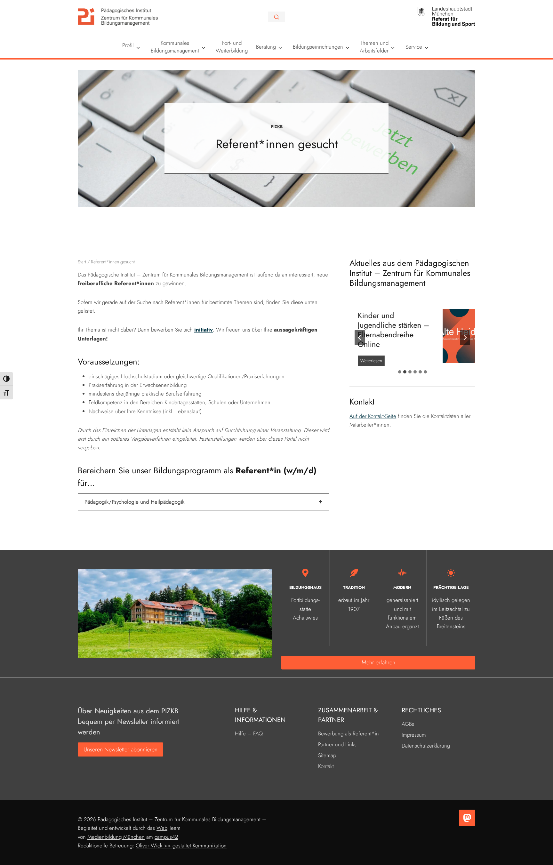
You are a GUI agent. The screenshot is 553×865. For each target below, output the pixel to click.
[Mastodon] (467, 818)
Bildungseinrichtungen (318, 47)
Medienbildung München (116, 837)
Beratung (266, 47)
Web (161, 828)
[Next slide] (465, 337)
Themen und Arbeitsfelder (374, 46)
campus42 (166, 837)
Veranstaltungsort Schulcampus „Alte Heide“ (465, 325)
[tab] (399, 371)
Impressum (414, 735)
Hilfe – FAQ (249, 733)
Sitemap (327, 755)
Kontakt (326, 766)
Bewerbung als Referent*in (348, 733)
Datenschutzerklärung (426, 745)
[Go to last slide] (360, 337)
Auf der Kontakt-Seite (372, 416)
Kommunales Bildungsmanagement (175, 46)
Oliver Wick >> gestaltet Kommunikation (181, 845)
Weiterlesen (449, 352)
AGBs (408, 724)
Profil (128, 45)
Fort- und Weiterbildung (232, 46)
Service (413, 47)
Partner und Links (337, 744)
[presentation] (404, 336)
